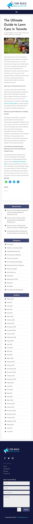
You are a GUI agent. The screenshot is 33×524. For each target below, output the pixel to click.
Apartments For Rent (12, 279)
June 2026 (10, 306)
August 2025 (10, 341)
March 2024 (10, 400)
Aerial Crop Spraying (12, 258)
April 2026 (9, 313)
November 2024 (11, 372)
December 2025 (11, 327)
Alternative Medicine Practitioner (15, 265)
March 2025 (10, 358)
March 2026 (10, 316)
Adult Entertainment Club (13, 251)
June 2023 (10, 431)
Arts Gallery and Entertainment (15, 289)
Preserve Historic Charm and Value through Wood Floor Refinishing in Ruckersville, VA (16, 220)
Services (5, 471)
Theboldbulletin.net (22, 517)
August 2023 (10, 424)
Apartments (10, 275)
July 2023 (9, 428)
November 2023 (11, 414)
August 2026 (10, 299)
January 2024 (10, 407)
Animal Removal (11, 272)
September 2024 (11, 379)
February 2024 (11, 403)
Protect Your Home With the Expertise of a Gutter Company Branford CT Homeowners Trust (17, 212)
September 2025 (11, 337)
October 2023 (10, 417)
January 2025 (10, 365)
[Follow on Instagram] (12, 458)
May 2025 (9, 351)
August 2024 (10, 382)
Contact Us (6, 473)
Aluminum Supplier (12, 268)
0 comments (17, 34)
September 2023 (11, 421)
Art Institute (10, 286)
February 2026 (11, 320)
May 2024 (9, 393)
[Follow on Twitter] (8, 458)
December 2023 (11, 410)
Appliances (10, 282)
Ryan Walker (9, 33)
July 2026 (9, 302)
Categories (6, 468)
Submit (26, 509)
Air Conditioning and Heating (14, 262)
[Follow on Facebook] (4, 458)
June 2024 (10, 389)
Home (5, 466)
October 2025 (11, 334)
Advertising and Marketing (14, 255)
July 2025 (9, 344)
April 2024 (9, 396)
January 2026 (10, 323)
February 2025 (11, 361)
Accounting (10, 244)
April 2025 (9, 354)
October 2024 (11, 375)
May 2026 (9, 309)
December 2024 (11, 368)
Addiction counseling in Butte (14, 248)
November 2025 (11, 330)
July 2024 (9, 386)
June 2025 (10, 347)
